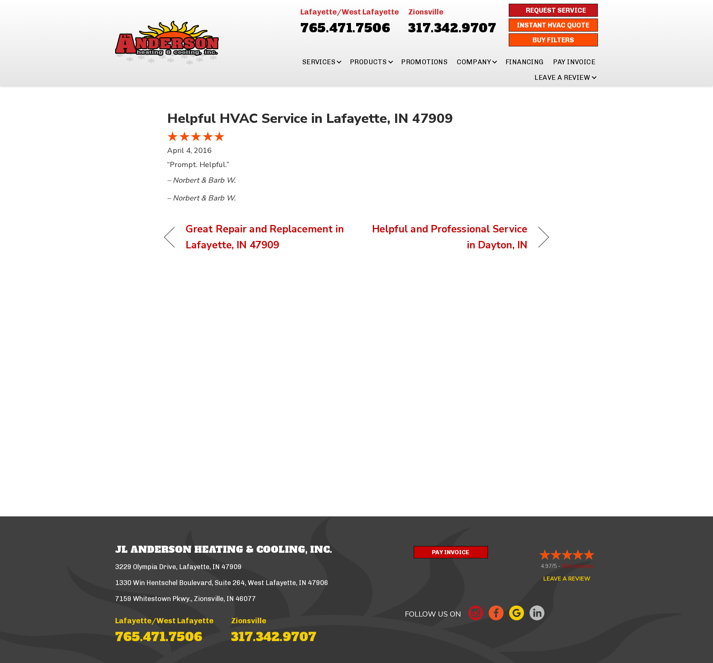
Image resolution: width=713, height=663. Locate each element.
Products (368, 62)
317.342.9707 (452, 28)
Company (474, 62)
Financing (524, 62)
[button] (339, 62)
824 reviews (577, 566)
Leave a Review (562, 78)
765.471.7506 (345, 28)
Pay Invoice (574, 62)
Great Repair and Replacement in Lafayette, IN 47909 (265, 237)
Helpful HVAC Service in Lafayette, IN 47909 (310, 119)
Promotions (424, 62)
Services (318, 62)
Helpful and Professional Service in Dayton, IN (447, 237)
